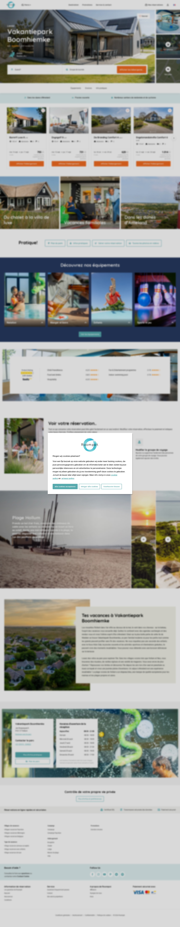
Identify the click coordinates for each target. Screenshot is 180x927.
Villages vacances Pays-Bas (14, 829)
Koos (91, 896)
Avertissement (77, 915)
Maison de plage (53, 852)
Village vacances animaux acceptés (16, 846)
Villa (49, 856)
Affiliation (93, 890)
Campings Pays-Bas (54, 833)
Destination (74, 5)
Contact (50, 893)
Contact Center (23, 876)
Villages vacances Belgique (13, 836)
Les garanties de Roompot (13, 890)
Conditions (8, 900)
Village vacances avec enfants (14, 849)
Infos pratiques (80, 243)
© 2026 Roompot (119, 915)
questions (25, 873)
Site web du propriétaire (55, 896)
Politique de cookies (104, 915)
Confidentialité (90, 915)
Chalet (50, 846)
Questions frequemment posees (58, 890)
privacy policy (68, 478)
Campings (51, 826)
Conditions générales (62, 915)
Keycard (7, 893)
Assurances (8, 896)
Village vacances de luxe (12, 852)
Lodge (50, 849)
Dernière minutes (96, 829)
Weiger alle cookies (89, 486)
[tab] (65, 539)
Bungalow (51, 842)
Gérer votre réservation (110, 243)
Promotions (87, 5)
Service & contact (103, 5)
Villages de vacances (11, 826)
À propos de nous (96, 893)
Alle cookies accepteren (65, 486)
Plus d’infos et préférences (90, 799)
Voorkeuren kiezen (111, 486)
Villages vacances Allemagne (14, 833)
